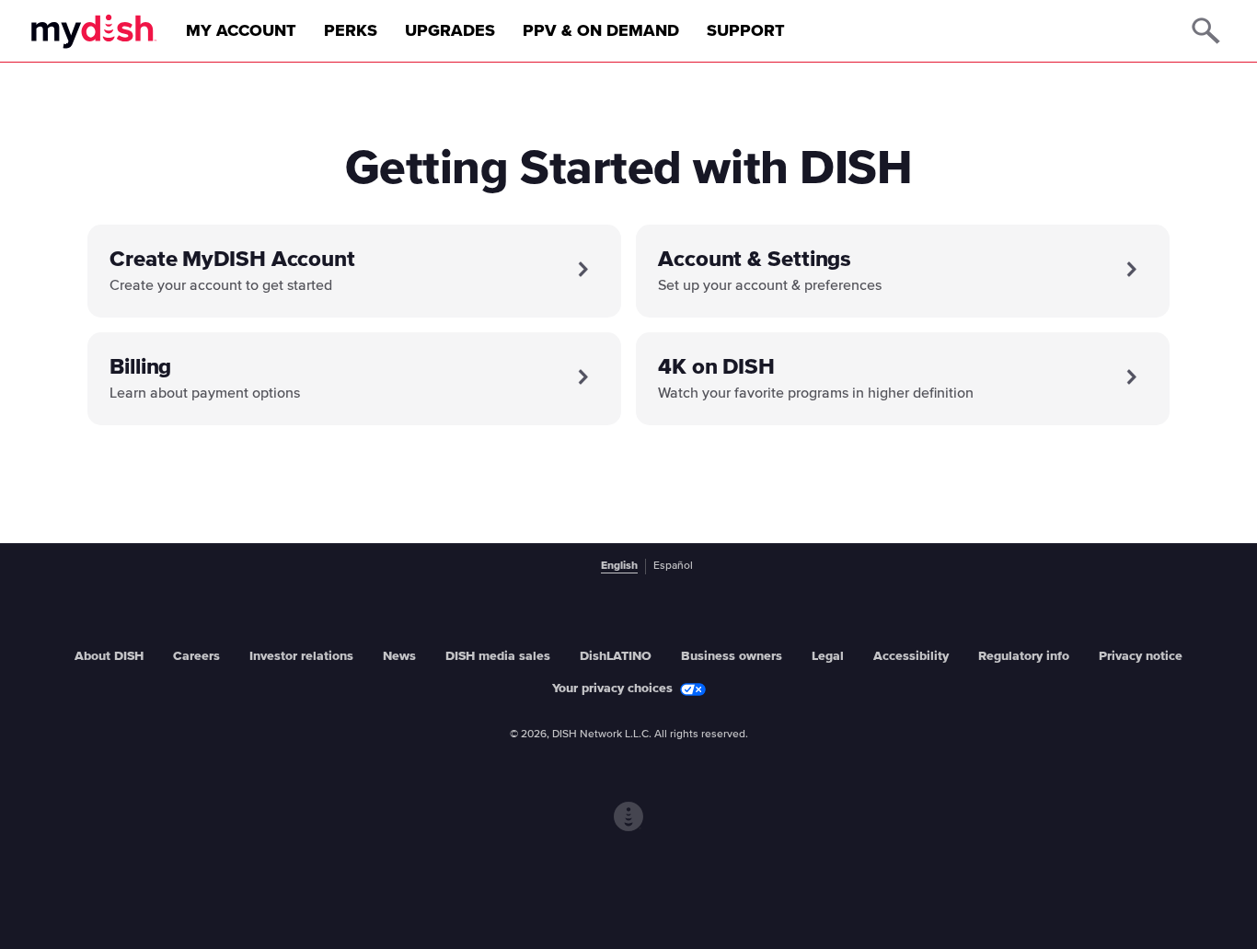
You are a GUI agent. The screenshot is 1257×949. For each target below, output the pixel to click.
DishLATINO (616, 656)
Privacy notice (1140, 656)
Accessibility (911, 656)
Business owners (731, 656)
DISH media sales (497, 656)
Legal (828, 656)
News (399, 656)
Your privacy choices (612, 688)
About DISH (109, 656)
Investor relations (301, 656)
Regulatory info (1023, 656)
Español (673, 566)
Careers (196, 656)
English (619, 566)
